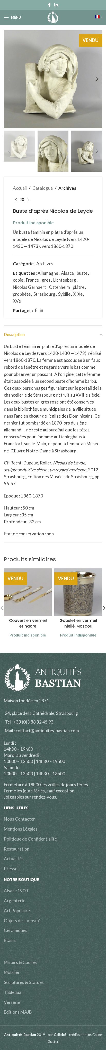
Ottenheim (59, 287)
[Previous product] (16, 200)
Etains (10, 940)
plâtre (78, 287)
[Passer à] (98, 17)
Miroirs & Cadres (20, 962)
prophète (22, 294)
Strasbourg (44, 294)
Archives (67, 188)
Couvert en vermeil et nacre (28, 623)
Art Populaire (17, 910)
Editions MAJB (18, 1012)
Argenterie (14, 900)
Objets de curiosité (22, 920)
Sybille (64, 294)
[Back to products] (22, 200)
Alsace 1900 (16, 890)
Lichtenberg (64, 280)
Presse (10, 868)
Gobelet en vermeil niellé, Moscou (78, 623)
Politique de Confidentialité (30, 839)
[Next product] (28, 200)
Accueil (20, 188)
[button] (9, 79)
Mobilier (12, 972)
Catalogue (42, 188)
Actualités (14, 858)
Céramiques (15, 930)
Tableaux (12, 992)
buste (82, 273)
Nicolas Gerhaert (29, 287)
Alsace (67, 273)
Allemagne (48, 273)
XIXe (78, 294)
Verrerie (12, 1002)
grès (46, 280)
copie (18, 280)
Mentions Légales (21, 829)
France (32, 280)
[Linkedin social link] (55, 5)
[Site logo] (53, 16)
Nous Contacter (19, 819)
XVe (17, 301)
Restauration (16, 849)
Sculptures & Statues (24, 982)
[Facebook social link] (49, 5)
